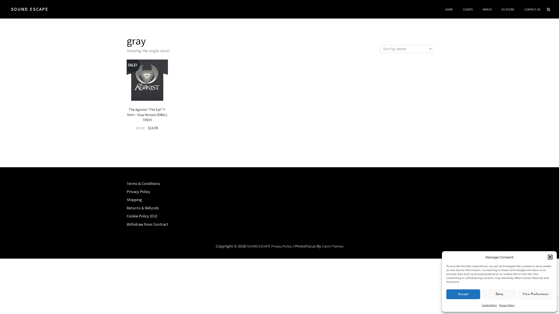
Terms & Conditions (143, 183)
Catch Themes (332, 246)
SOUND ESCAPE (29, 9)
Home (449, 9)
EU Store (508, 9)
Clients (468, 9)
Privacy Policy (507, 305)
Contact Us (532, 9)
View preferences (535, 294)
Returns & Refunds (143, 207)
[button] (550, 257)
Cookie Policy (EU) (142, 215)
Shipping (134, 199)
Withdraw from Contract (147, 224)
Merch (487, 9)
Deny (499, 294)
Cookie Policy (489, 305)
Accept (463, 294)
